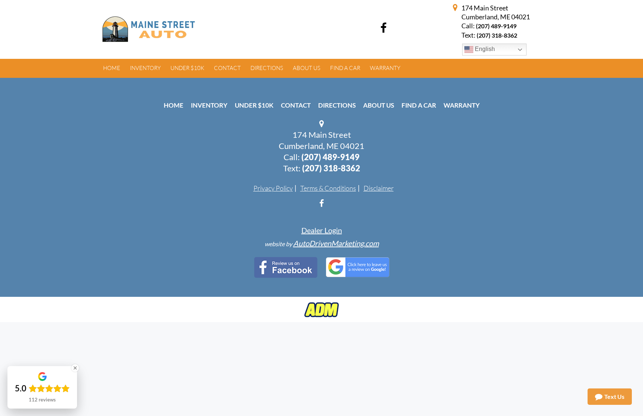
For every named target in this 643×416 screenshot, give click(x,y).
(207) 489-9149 (496, 25)
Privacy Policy (273, 188)
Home (173, 105)
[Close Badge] (75, 368)
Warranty (462, 105)
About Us (378, 105)
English (484, 49)
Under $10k (254, 105)
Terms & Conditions (328, 188)
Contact (296, 105)
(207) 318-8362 (331, 168)
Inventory (209, 105)
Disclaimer (379, 188)
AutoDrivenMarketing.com (336, 243)
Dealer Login (321, 230)
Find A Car (419, 105)
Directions (337, 105)
